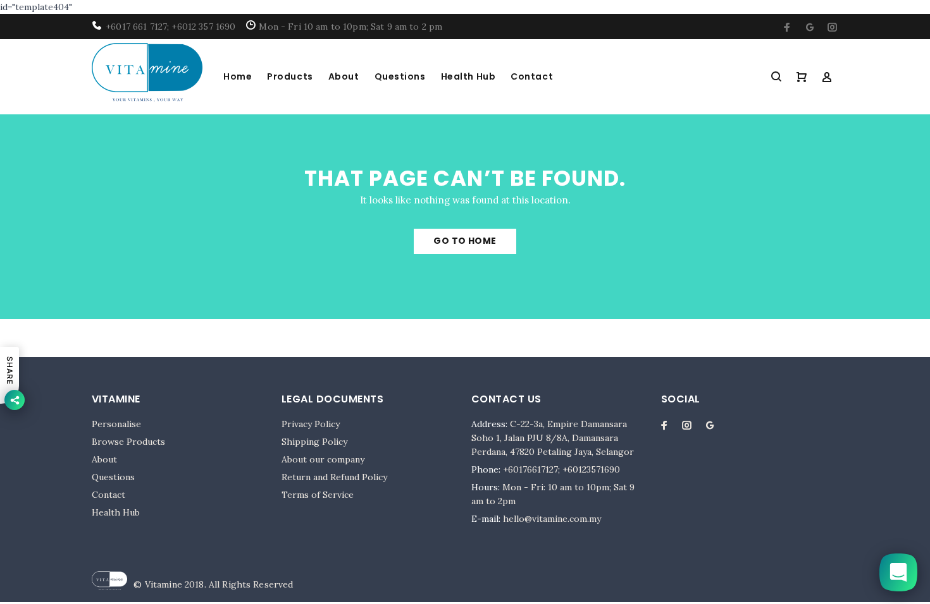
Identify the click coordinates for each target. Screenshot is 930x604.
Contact (532, 76)
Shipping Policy (314, 441)
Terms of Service (318, 494)
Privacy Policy (311, 424)
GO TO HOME (464, 240)
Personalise (116, 424)
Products (290, 76)
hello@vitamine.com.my (552, 518)
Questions (400, 76)
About (343, 76)
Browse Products (128, 441)
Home (237, 76)
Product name (107, 561)
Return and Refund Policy (334, 477)
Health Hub (468, 76)
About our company (323, 459)
